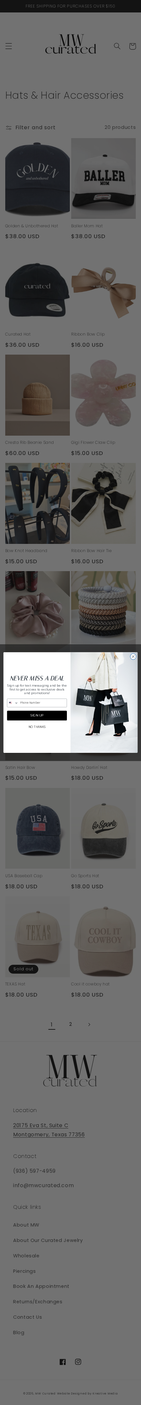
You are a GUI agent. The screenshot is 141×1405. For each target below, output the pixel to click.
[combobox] (12, 703)
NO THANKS (37, 727)
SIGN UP (37, 716)
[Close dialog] (133, 656)
